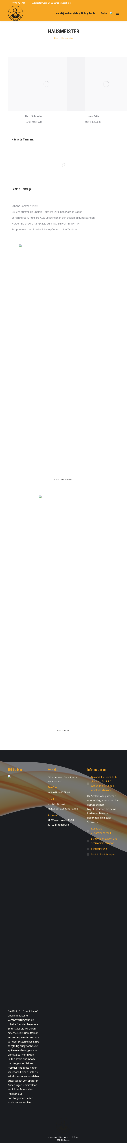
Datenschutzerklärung (69, 1137)
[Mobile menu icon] (117, 13)
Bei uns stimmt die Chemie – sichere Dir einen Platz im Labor (47, 211)
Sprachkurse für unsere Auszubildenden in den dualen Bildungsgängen (53, 217)
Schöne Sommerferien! (25, 206)
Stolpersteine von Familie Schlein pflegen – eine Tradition (45, 229)
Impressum (53, 1137)
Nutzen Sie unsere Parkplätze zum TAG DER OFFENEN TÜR (46, 223)
